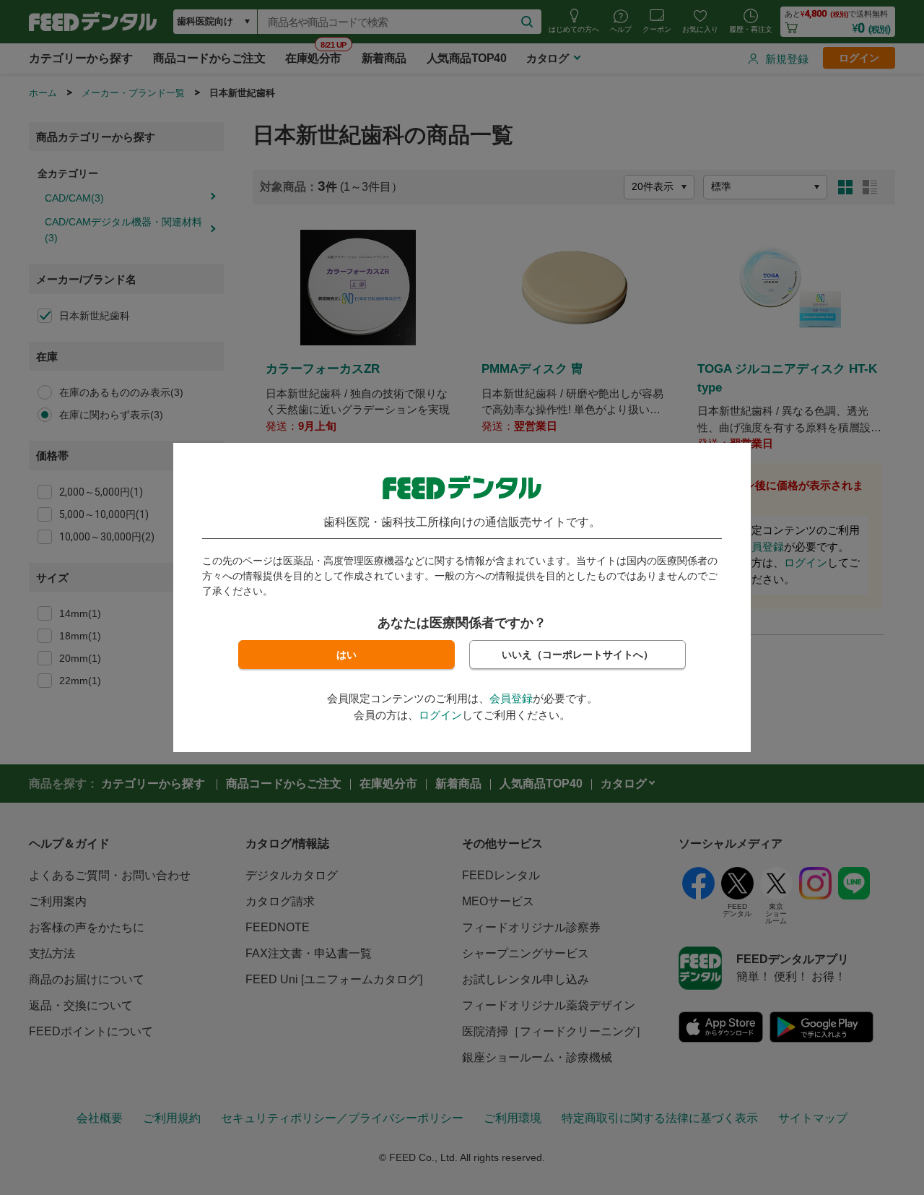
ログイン (440, 715)
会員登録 (511, 698)
